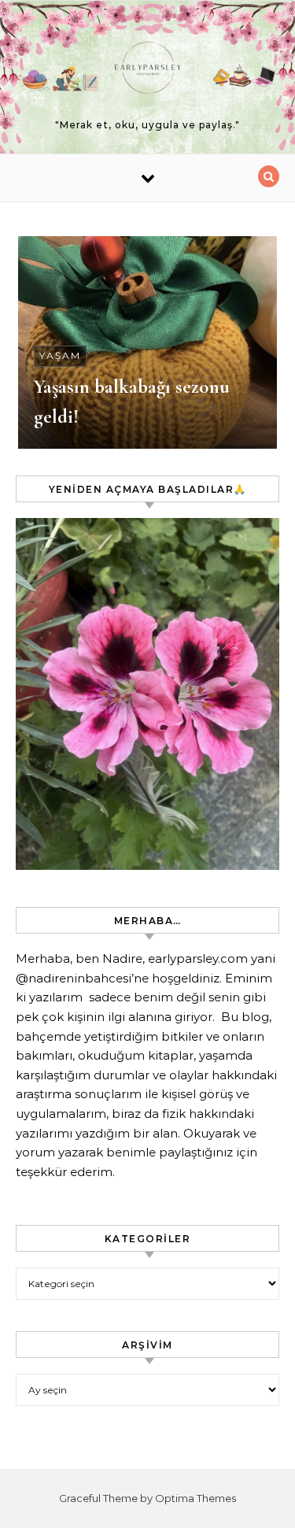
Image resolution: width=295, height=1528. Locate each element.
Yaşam (60, 355)
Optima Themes (195, 1498)
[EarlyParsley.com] (148, 70)
